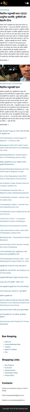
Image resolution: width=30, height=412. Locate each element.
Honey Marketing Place (12, 344)
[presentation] (15, 73)
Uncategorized (4, 10)
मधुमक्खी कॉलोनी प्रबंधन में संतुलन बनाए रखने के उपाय (14, 277)
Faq (6, 352)
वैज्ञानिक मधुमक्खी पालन (10, 87)
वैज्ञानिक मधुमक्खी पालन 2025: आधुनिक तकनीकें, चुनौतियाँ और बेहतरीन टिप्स (13, 17)
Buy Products (9, 365)
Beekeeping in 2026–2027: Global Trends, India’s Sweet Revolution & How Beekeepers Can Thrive (14, 147)
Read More (4, 60)
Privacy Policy (9, 375)
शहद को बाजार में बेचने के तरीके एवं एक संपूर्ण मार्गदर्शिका (14, 310)
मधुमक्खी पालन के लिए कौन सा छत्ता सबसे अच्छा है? (13, 266)
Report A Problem (11, 349)
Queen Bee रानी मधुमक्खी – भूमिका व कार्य (11, 282)
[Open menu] (1, 3)
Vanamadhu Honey (11, 373)
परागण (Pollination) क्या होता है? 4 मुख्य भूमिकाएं (13, 291)
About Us (8, 342)
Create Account (10, 370)
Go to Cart (8, 368)
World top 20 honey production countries (13, 226)
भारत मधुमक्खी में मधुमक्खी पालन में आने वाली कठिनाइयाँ (14, 286)
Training (7, 347)
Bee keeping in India (6, 83)
